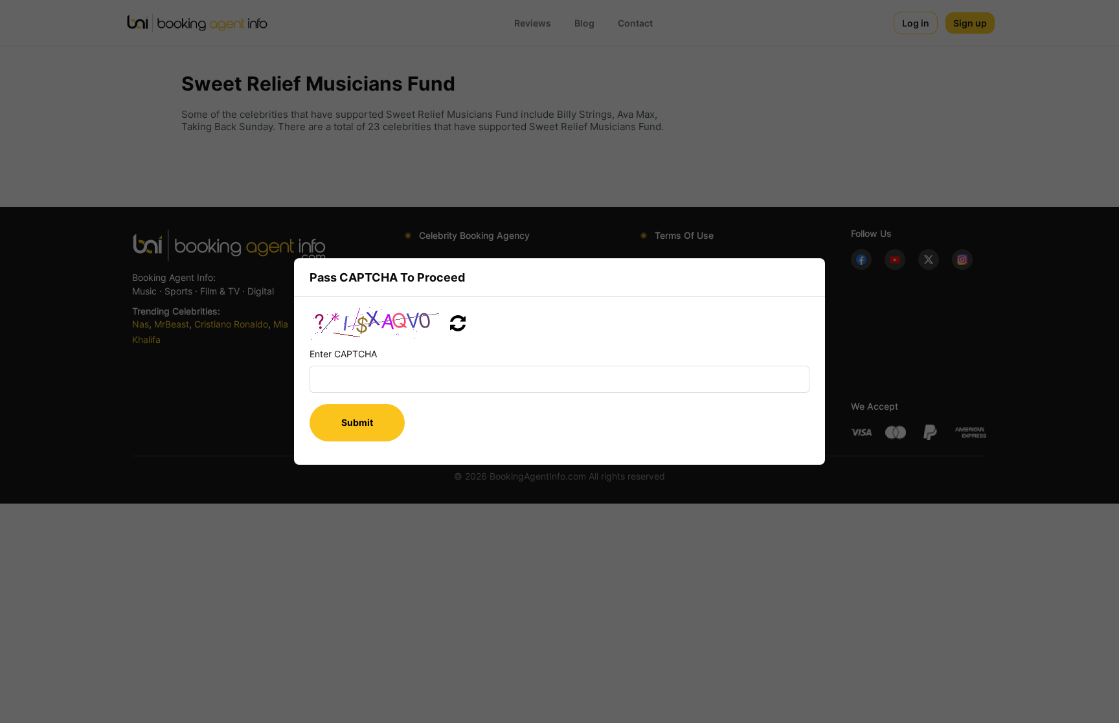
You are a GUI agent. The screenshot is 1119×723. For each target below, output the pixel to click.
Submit (357, 422)
